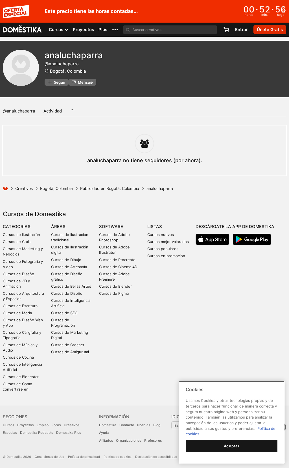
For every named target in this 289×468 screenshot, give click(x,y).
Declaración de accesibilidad (156, 457)
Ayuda (104, 432)
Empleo (43, 425)
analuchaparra (74, 55)
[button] (115, 30)
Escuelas (10, 432)
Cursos (8, 425)
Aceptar (232, 446)
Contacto (126, 425)
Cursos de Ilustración (21, 234)
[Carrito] (226, 30)
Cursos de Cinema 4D (118, 267)
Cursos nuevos (160, 234)
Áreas (58, 226)
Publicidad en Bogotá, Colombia (109, 188)
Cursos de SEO (64, 313)
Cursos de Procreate (117, 259)
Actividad (52, 111)
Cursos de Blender (115, 286)
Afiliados (106, 440)
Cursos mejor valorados (168, 241)
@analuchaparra (19, 111)
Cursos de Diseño (18, 274)
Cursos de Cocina (18, 357)
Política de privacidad (84, 457)
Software (111, 226)
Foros (56, 425)
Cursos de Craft (17, 241)
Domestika (107, 425)
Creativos (24, 188)
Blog (156, 425)
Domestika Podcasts (36, 432)
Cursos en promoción (166, 255)
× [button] (283, 11)
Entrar (241, 29)
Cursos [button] (56, 29)
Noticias (143, 425)
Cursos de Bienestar (21, 376)
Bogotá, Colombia (68, 71)
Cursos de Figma (114, 293)
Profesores (153, 440)
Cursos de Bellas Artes (71, 286)
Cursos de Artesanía (69, 267)
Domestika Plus (68, 432)
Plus (102, 29)
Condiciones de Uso (49, 457)
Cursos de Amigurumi (70, 352)
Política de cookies (118, 457)
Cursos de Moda (17, 313)
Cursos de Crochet (67, 345)
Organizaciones (128, 440)
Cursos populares (162, 248)
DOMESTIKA (22, 30)
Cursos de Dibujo (66, 259)
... (72, 108)
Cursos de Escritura (20, 306)
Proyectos (83, 29)
